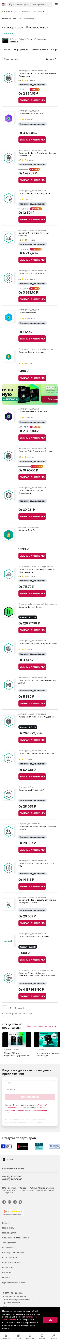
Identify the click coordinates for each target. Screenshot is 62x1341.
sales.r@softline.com (13, 1168)
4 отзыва (29, 119)
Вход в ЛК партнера (11, 1262)
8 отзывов (30, 318)
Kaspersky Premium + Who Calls (32, 412)
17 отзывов (30, 80)
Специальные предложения (15, 1238)
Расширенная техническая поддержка (36, 717)
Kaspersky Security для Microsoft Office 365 (36, 864)
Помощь (6, 1277)
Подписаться (30, 1097)
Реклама (50, 388)
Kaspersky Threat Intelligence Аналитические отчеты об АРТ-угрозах (36, 974)
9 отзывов (30, 160)
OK (50, 1319)
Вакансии (6, 1272)
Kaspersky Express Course (30, 607)
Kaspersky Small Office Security (32, 273)
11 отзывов (30, 457)
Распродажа (8, 1247)
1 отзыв (28, 363)
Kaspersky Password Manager (31, 352)
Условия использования (14, 1296)
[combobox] (13, 59)
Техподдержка (9, 1243)
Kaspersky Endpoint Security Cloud (34, 193)
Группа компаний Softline (14, 1282)
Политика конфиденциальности (18, 1299)
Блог (45, 12)
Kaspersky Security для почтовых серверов (33, 234)
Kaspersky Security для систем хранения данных (37, 681)
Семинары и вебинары (13, 1252)
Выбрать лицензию (32, 100)
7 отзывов (30, 418)
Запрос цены (27, 12)
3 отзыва (29, 649)
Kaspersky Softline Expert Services (33, 936)
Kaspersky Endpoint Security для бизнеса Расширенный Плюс (37, 901)
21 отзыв (29, 199)
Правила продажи (11, 1302)
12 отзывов (30, 576)
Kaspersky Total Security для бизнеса (35, 451)
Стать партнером (10, 1257)
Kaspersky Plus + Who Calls (30, 113)
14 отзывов (30, 240)
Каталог (6, 1223)
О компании (8, 1267)
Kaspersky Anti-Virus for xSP (31, 790)
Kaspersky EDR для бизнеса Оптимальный (31, 491)
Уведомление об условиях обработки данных (23, 1122)
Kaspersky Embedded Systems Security (36, 753)
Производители (9, 1233)
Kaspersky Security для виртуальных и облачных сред (36, 570)
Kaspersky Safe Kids (27, 530)
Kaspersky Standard (27, 312)
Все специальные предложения (42, 1026)
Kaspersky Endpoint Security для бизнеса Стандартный (37, 154)
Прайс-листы (8, 1228)
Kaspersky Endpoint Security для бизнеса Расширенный (37, 74)
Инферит (38, 12)
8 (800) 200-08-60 (12, 12)
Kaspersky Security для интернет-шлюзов (37, 643)
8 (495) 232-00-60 (12, 1176)
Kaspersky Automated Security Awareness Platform (37, 827)
